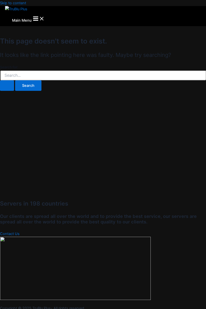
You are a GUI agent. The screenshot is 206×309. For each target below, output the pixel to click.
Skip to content (13, 3)
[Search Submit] (7, 85)
